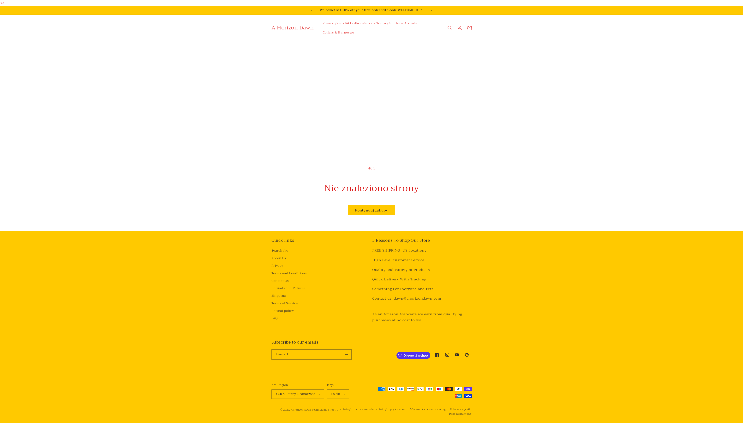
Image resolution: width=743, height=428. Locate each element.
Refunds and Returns (288, 288)
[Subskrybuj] (346, 354)
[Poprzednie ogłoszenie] (311, 10)
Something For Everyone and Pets (402, 289)
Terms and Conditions (289, 273)
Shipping (278, 295)
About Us (278, 258)
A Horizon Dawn (301, 410)
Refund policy (282, 311)
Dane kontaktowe (460, 414)
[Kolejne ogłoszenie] (431, 10)
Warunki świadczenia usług (428, 410)
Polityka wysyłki (461, 410)
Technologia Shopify (325, 410)
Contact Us (280, 281)
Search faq (279, 250)
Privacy (277, 265)
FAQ (274, 318)
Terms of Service (284, 303)
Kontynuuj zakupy (371, 210)
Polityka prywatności (392, 410)
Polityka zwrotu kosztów (358, 410)
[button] (450, 28)
